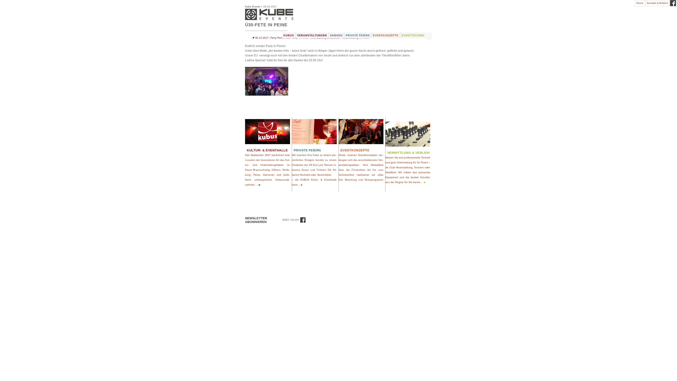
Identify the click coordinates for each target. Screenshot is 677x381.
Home (640, 3)
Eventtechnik (413, 35)
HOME (354, 239)
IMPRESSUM (395, 239)
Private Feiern (358, 35)
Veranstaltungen (312, 35)
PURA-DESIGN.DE (311, 239)
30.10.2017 (262, 37)
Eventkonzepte (385, 35)
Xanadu (336, 35)
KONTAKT (373, 239)
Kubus (288, 35)
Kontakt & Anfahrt (657, 3)
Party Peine (277, 37)
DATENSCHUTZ (419, 239)
